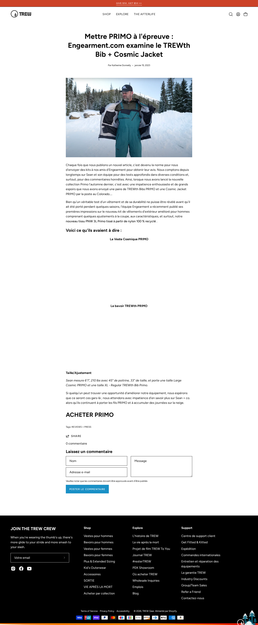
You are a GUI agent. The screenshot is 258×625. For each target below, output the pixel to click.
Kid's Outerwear (95, 567)
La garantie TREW (193, 572)
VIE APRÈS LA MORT (98, 587)
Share (76, 436)
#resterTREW (142, 561)
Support (186, 528)
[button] (122, 14)
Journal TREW (142, 555)
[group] (129, 3)
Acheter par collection (99, 593)
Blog (136, 593)
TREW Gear (148, 611)
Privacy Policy (107, 611)
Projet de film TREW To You (151, 548)
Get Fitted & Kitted (194, 542)
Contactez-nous (192, 598)
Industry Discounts (194, 579)
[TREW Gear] (21, 14)
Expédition (188, 548)
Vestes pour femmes (98, 548)
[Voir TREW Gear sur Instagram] (13, 568)
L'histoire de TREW (145, 536)
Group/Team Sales (194, 585)
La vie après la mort (146, 542)
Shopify (173, 611)
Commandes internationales (200, 555)
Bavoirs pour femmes (98, 555)
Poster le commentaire (87, 489)
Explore (138, 528)
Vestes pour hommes (98, 536)
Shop (87, 528)
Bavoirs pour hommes (98, 542)
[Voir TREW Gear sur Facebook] (21, 568)
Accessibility (123, 611)
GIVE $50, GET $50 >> (129, 3)
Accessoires (92, 574)
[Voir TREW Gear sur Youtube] (29, 568)
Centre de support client (198, 536)
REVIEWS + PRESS (81, 426)
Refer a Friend (191, 591)
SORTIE (89, 580)
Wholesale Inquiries (146, 580)
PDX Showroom (143, 567)
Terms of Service (89, 611)
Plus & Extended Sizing (99, 561)
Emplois (138, 587)
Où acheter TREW (145, 574)
